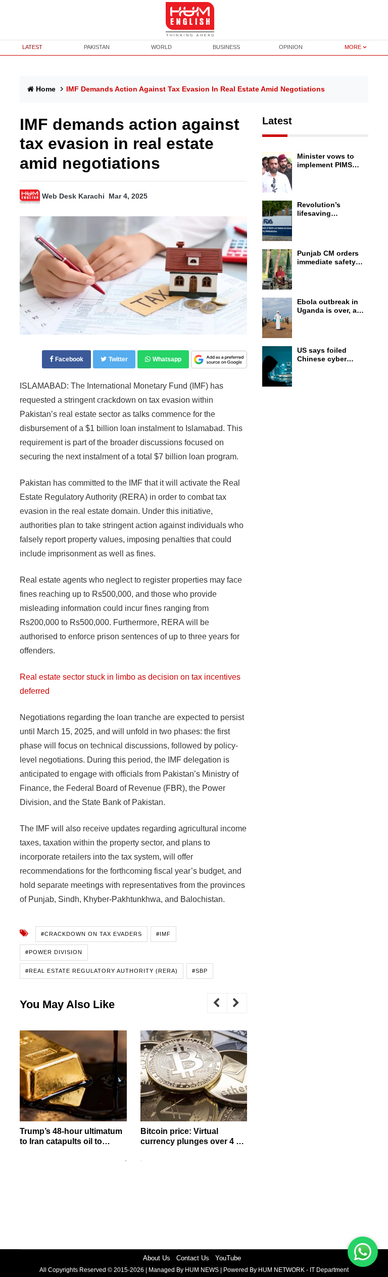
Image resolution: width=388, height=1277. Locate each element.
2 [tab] (141, 1161)
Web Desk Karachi (73, 196)
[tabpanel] (73, 1091)
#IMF (163, 934)
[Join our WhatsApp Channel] (363, 1252)
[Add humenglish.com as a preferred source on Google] (219, 360)
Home (46, 89)
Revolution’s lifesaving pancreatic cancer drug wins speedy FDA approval (328, 209)
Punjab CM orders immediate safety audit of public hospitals (328, 257)
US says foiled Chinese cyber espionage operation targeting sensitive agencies (330, 354)
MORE (353, 47)
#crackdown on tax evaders (91, 934)
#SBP (200, 971)
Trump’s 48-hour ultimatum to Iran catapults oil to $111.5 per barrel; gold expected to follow (71, 1136)
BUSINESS (226, 47)
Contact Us (192, 1258)
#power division (53, 952)
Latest (277, 120)
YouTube (228, 1258)
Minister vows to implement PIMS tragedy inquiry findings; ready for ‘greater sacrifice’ (329, 160)
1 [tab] (126, 1161)
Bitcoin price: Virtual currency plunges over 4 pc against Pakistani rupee (193, 1136)
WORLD (161, 47)
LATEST (32, 47)
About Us (156, 1258)
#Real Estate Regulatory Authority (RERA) (101, 971)
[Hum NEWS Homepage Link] (194, 19)
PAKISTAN (97, 47)
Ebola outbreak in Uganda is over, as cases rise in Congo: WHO (329, 306)
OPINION (291, 47)
